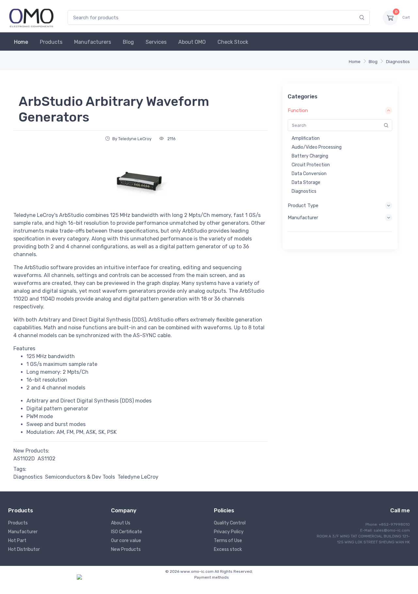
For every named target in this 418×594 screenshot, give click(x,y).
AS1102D (24, 458)
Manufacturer (23, 532)
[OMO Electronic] (31, 17)
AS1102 (47, 458)
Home (21, 42)
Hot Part (17, 540)
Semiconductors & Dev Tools (80, 477)
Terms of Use (228, 540)
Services (156, 42)
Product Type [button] (303, 205)
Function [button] (298, 110)
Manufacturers (92, 42)
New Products (126, 549)
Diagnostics (398, 61)
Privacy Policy (229, 532)
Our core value (126, 540)
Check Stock (232, 42)
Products (51, 42)
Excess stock (228, 549)
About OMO (192, 42)
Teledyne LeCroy (138, 477)
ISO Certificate (126, 532)
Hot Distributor (24, 549)
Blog (128, 42)
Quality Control (230, 523)
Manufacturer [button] (303, 218)
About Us (120, 523)
